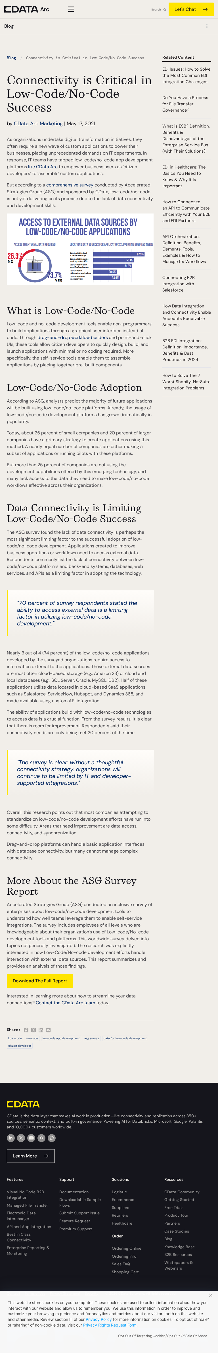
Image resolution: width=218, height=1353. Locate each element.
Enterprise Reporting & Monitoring (28, 1250)
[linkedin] (11, 1138)
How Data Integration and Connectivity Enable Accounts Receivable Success (186, 315)
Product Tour (176, 1215)
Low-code (15, 1038)
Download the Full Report (40, 981)
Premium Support (75, 1228)
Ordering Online (126, 1248)
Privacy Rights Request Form (110, 1325)
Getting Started (179, 1199)
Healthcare (122, 1223)
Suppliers (120, 1207)
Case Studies (176, 1231)
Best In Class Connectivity (19, 1237)
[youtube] (31, 1138)
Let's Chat (185, 9)
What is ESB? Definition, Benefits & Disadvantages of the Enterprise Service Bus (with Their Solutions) (186, 138)
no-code (32, 1038)
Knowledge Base (179, 1246)
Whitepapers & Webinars (178, 1265)
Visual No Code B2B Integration (25, 1194)
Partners (172, 1223)
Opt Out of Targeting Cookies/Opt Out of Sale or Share (162, 1336)
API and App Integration (29, 1226)
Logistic (119, 1191)
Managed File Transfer (27, 1205)
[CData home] (31, 9)
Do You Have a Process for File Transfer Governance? (185, 104)
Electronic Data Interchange (21, 1215)
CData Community (182, 1191)
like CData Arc (43, 167)
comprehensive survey (69, 185)
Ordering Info (124, 1256)
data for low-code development (125, 1038)
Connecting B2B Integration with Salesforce (178, 284)
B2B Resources (178, 1254)
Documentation (74, 1191)
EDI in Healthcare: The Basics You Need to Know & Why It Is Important (184, 176)
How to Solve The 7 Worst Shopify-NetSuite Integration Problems (186, 382)
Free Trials (173, 1207)
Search (156, 9)
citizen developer (19, 1046)
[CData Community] (52, 1138)
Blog (11, 57)
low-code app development (61, 1038)
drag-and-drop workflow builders (72, 337)
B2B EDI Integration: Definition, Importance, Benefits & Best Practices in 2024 (185, 350)
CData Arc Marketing (38, 123)
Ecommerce (123, 1199)
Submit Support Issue (79, 1213)
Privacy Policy (99, 1319)
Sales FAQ (121, 1263)
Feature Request (74, 1220)
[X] (21, 1138)
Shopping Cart (125, 1271)
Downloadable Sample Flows (80, 1202)
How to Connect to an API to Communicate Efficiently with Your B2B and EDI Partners (186, 211)
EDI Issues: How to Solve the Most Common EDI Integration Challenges (186, 75)
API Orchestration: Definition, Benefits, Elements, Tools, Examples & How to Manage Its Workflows (184, 249)
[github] (41, 1138)
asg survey (91, 1038)
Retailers (120, 1215)
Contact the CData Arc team (65, 1003)
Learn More (25, 1156)
